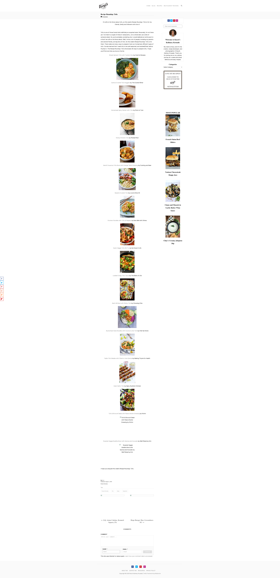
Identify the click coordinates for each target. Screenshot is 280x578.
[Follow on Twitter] (171, 20)
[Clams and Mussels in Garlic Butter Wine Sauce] (172, 191)
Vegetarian (125, 491)
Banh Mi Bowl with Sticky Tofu (121, 303)
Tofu (113, 491)
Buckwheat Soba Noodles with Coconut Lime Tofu (121, 331)
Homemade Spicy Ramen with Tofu (122, 110)
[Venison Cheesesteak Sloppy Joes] (172, 158)
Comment (104, 534)
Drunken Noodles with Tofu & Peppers (119, 220)
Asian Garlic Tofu (119, 386)
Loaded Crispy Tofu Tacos (121, 275)
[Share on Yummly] (2, 291)
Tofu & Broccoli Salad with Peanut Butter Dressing (124, 413)
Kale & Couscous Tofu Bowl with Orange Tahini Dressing (120, 165)
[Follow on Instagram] (177, 20)
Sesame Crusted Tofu (121, 193)
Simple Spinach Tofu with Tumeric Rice (121, 55)
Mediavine (158, 573)
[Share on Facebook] (2, 278)
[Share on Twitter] (2, 283)
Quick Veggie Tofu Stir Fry (121, 248)
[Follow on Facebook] (168, 20)
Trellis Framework (148, 573)
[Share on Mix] (2, 295)
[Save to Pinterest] (2, 287)
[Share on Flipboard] (2, 299)
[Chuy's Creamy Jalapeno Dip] (172, 227)
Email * (125, 549)
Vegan (118, 491)
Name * (105, 549)
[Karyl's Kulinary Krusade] (109, 6)
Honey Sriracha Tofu (122, 138)
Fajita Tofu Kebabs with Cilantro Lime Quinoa (118, 358)
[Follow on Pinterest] (174, 20)
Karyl (103, 480)
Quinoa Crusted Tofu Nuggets (120, 82)
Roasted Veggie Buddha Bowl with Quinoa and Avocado (120, 441)
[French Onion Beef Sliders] (172, 125)
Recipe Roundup (104, 483)
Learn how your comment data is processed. (139, 556)
